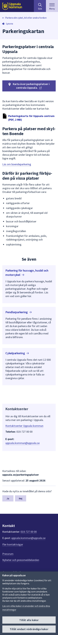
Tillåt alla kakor (29, 620)
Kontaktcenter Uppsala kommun (24, 426)
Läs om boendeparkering (16, 164)
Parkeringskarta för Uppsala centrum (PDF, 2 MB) (31, 117)
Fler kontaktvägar (12, 544)
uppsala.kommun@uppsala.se (22, 443)
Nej (20, 498)
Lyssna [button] (9, 23)
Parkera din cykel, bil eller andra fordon (26, 17)
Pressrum (7, 554)
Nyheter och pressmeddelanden (20, 560)
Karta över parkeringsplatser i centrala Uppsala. (30, 85)
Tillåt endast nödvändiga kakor (29, 629)
